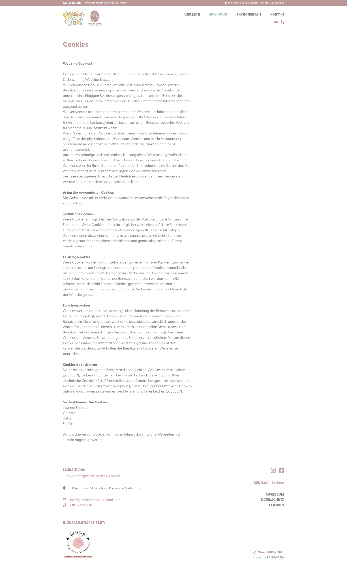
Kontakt (277, 14)
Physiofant (218, 14)
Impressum (274, 494)
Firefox (68, 424)
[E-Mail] (276, 22)
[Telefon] (282, 22)
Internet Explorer (76, 408)
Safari (67, 418)
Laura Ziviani (72, 3)
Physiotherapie (249, 14)
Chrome (69, 413)
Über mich (192, 14)
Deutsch (261, 483)
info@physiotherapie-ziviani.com (94, 500)
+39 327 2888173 (82, 505)
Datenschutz (272, 500)
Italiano (278, 483)
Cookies (276, 505)
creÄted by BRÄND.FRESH (268, 557)
